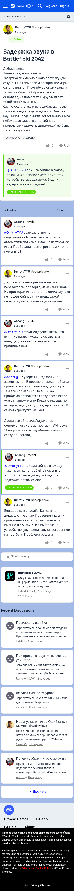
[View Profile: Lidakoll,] (10, 626)
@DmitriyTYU (16, 170)
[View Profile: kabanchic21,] (10, 696)
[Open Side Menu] (5, 6)
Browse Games (16, 819)
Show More (39, 791)
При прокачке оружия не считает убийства (42, 658)
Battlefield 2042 (16, 16)
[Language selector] (30, 6)
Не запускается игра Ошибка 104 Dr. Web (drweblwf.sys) (41, 724)
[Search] (39, 6)
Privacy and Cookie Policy (36, 868)
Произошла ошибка (31, 623)
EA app (42, 819)
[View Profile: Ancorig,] (11, 161)
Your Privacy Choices (37, 885)
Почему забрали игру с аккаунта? (42, 759)
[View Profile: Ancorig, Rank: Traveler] (8, 224)
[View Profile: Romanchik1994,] (10, 659)
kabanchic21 (23, 707)
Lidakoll (20, 641)
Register (51, 6)
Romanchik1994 (25, 678)
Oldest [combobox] (63, 211)
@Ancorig (11, 377)
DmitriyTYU (23, 27)
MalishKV (21, 744)
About (29, 827)
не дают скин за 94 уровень (37, 693)
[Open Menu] (68, 16)
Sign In (64, 6)
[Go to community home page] (17, 6)
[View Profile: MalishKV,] (10, 725)
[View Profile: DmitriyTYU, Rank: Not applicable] (8, 30)
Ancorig (22, 159)
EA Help (10, 827)
